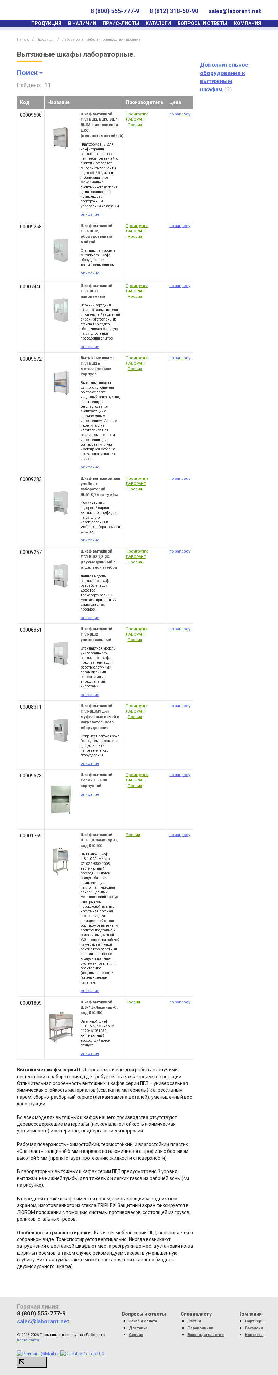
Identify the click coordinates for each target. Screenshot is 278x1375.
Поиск (27, 73)
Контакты (254, 1335)
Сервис (136, 1335)
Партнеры (254, 1321)
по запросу (179, 114)
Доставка (138, 1328)
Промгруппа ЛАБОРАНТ (137, 117)
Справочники (200, 1328)
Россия (135, 125)
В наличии (82, 23)
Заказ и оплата (143, 1321)
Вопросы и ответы (202, 23)
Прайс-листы (121, 23)
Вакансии (254, 1328)
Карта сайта (28, 1340)
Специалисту (196, 1314)
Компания (247, 23)
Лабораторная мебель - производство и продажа (101, 39)
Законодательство (205, 1335)
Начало (23, 39)
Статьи (194, 1321)
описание (90, 214)
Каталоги (158, 23)
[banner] (48, 11)
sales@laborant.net (235, 10)
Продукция (46, 23)
